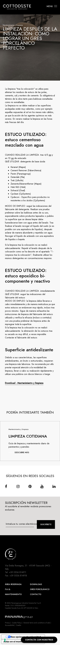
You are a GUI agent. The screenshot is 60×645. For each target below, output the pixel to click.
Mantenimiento (13, 594)
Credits (18, 625)
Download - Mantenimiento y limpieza (24, 383)
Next (56, 445)
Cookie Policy (16, 623)
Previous (4, 445)
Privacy (7, 623)
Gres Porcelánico (40, 589)
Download (36, 584)
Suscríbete (45, 524)
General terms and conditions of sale (36, 623)
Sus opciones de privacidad (26, 636)
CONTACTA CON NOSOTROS (39, 639)
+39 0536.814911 (17, 572)
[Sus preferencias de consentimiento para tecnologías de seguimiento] (5, 640)
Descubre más (22, 452)
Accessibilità (9, 625)
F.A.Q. (8, 589)
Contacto (35, 594)
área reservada (13, 584)
